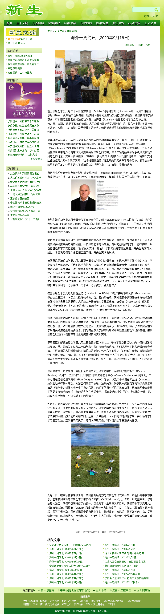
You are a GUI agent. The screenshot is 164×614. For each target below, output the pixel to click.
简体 (146, 16)
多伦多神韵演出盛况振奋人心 (23, 125)
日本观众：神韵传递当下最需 (23, 133)
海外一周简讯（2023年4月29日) (66, 574)
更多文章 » (36, 159)
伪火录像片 (47, 590)
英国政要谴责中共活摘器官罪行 (121, 565)
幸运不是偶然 (15, 68)
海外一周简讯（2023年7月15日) (66, 549)
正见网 (111, 604)
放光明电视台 (52, 604)
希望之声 (66, 604)
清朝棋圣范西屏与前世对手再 (25, 181)
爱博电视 (78, 604)
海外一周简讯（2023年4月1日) (121, 545)
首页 (9, 23)
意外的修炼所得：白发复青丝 (23, 64)
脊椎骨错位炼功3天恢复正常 (25, 211)
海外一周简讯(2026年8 (20, 56)
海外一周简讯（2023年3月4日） (122, 557)
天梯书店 (38, 604)
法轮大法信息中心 (95, 604)
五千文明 (22, 23)
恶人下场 (101, 590)
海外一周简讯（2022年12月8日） (122, 582)
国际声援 (72, 31)
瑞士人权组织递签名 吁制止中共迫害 (124, 553)
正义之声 (150, 23)
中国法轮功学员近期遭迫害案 (23, 60)
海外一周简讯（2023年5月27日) (66, 561)
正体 (155, 16)
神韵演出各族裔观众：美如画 (23, 129)
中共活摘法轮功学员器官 (75, 590)
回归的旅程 (143, 590)
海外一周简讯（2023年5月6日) (65, 570)
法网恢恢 (83, 600)
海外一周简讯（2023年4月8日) (65, 582)
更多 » (21, 43)
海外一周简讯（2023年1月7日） (122, 570)
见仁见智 (118, 23)
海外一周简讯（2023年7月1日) (65, 553)
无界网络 (54, 600)
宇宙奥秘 (54, 23)
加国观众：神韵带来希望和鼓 (23, 121)
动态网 (43, 600)
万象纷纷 (86, 23)
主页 (49, 31)
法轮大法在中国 (121, 590)
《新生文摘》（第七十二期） (25, 219)
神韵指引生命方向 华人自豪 (23, 150)
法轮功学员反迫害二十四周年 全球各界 (70, 545)
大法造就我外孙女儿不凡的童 (25, 177)
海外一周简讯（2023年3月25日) (122, 549)
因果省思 (102, 23)
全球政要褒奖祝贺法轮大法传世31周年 (69, 565)
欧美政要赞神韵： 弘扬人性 (22, 154)
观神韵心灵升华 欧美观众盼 (23, 138)
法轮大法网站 (134, 600)
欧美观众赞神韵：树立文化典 (23, 146)
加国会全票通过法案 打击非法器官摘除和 (127, 578)
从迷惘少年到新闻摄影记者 (24, 173)
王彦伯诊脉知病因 (19, 198)
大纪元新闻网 (30, 600)
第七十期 (13, 43)
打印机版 (129, 45)
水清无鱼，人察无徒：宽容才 (25, 190)
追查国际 (95, 600)
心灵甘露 (134, 23)
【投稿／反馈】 (144, 45)
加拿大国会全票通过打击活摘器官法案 (125, 561)
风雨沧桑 (70, 23)
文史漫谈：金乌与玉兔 (20, 72)
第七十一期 (26, 39)
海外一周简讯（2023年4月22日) (66, 578)
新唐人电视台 (69, 600)
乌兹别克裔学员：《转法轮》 (25, 186)
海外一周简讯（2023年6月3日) (65, 557)
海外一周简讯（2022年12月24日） (123, 574)
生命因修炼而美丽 (19, 215)
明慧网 (27, 604)
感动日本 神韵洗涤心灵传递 (23, 142)
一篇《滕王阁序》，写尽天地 (25, 194)
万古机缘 (38, 23)
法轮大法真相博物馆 (113, 600)
